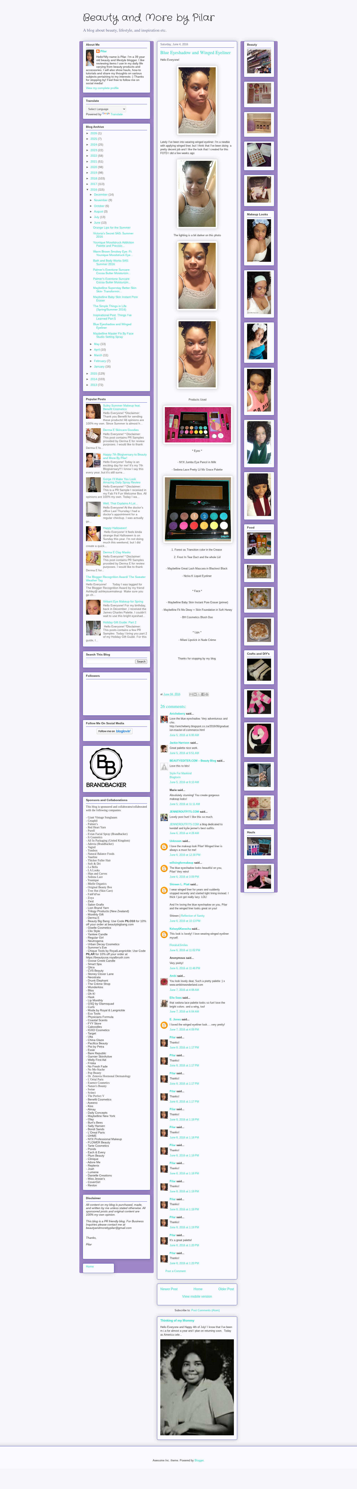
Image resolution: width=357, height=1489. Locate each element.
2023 (94, 150)
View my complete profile (102, 88)
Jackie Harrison (179, 742)
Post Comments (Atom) (205, 1310)
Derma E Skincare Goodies (121, 430)
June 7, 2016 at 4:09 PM (184, 1029)
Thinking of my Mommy (177, 1320)
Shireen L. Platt (179, 884)
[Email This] (191, 694)
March (98, 355)
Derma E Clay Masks (117, 552)
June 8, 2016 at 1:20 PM (184, 1245)
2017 (94, 184)
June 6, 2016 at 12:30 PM (185, 854)
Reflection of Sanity (193, 915)
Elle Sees (176, 997)
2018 (94, 178)
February (100, 361)
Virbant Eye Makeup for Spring (123, 601)
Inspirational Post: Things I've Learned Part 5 (112, 316)
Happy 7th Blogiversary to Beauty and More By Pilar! (125, 456)
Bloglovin (175, 777)
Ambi (173, 975)
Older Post (226, 1289)
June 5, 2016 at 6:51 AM (184, 753)
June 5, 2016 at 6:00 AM (184, 735)
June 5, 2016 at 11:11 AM (185, 804)
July (97, 217)
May (97, 344)
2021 (94, 161)
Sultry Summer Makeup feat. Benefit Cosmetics (121, 407)
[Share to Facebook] (203, 694)
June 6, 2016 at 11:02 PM (185, 950)
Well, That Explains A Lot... (120, 503)
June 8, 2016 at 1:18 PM (184, 1119)
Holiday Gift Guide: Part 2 (119, 622)
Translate (117, 114)
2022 (94, 155)
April (97, 349)
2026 (94, 133)
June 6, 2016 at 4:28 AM (184, 833)
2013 (94, 384)
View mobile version (197, 1296)
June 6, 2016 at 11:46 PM (185, 968)
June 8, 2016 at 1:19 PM (184, 1191)
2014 (94, 379)
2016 (94, 189)
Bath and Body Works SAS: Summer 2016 (111, 262)
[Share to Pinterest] (207, 694)
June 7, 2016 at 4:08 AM (184, 989)
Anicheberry (177, 713)
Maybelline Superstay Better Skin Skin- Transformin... (114, 289)
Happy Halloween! (115, 528)
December (101, 194)
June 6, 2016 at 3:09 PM (184, 876)
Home (198, 1289)
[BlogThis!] (195, 694)
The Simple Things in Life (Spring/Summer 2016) (109, 307)
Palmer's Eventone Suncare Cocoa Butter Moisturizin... (112, 271)
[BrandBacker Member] (106, 787)
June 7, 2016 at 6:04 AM (184, 1011)
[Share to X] (199, 694)
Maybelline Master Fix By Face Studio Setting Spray (113, 335)
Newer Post (168, 1289)
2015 (94, 373)
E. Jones (175, 1019)
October (99, 205)
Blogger (199, 1460)
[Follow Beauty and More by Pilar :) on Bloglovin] (114, 733)
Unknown (176, 841)
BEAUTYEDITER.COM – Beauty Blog (193, 760)
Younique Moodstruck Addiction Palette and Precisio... (113, 244)
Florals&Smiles (179, 945)
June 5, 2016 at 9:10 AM (184, 782)
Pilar (173, 1037)
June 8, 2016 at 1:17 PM (184, 1047)
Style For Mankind (181, 773)
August (99, 211)
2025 (94, 138)
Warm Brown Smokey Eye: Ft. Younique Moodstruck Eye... (113, 253)
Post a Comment (175, 1271)
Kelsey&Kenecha (180, 928)
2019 (94, 172)
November (101, 200)
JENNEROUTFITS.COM (184, 811)
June (97, 222)
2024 (94, 144)
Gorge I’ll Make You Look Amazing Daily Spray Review (121, 480)
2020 (94, 167)
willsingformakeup (181, 862)
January (99, 366)
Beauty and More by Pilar (148, 18)
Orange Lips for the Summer (112, 227)
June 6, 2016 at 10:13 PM (185, 920)
